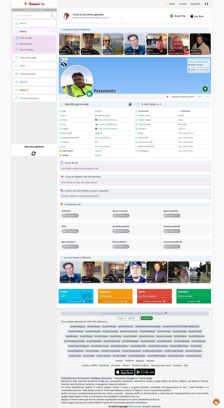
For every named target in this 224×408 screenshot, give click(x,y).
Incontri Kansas (130, 336)
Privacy (126, 365)
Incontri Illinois (86, 336)
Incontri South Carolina (152, 351)
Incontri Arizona (109, 326)
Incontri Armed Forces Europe (147, 326)
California (111, 124)
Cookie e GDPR (89, 365)
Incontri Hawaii (195, 331)
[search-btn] (52, 15)
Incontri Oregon (92, 351)
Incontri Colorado (93, 331)
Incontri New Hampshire (78, 346)
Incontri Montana (164, 341)
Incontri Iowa (115, 336)
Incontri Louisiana (164, 336)
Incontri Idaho (72, 336)
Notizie (119, 360)
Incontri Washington (137, 356)
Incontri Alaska (93, 326)
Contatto (177, 365)
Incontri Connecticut (129, 331)
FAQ (186, 365)
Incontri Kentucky (146, 336)
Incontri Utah (88, 356)
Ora (36, 4)
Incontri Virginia (119, 356)
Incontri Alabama (78, 326)
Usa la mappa (27, 49)
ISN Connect (134, 406)
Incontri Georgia (179, 331)
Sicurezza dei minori (161, 365)
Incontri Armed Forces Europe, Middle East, (181, 326)
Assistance (216, 402)
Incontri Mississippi (130, 341)
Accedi (182, 3)
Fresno (101, 124)
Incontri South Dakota (174, 351)
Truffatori (129, 360)
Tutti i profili (25, 38)
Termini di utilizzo (140, 365)
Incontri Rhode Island (131, 351)
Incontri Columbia (110, 331)
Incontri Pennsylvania (110, 351)
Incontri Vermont (103, 356)
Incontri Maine (180, 336)
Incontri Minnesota (112, 341)
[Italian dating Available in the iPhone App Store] (125, 370)
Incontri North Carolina (157, 346)
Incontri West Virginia (157, 356)
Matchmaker (26, 43)
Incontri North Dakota (179, 346)
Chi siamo (115, 365)
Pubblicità (104, 365)
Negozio (140, 360)
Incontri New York (138, 346)
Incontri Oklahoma (76, 351)
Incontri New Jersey (99, 346)
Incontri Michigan (94, 341)
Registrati (195, 3)
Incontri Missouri (148, 341)
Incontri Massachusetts (74, 341)
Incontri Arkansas (125, 326)
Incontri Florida (164, 331)
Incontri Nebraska (181, 341)
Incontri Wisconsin (176, 356)
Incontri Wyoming (193, 356)
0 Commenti (204, 69)
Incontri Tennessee (194, 351)
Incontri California (75, 331)
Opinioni (150, 360)
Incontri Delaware (147, 331)
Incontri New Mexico (119, 346)
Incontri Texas (75, 356)
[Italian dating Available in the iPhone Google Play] (145, 370)
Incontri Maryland (196, 336)
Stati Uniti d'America (107, 120)
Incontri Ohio (196, 346)
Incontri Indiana (101, 336)
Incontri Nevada (198, 341)
